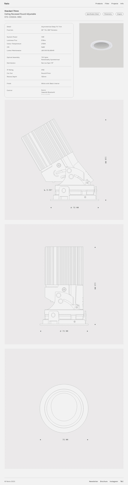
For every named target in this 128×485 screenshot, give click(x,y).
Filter (107, 3)
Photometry (108, 14)
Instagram (114, 481)
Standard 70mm (11, 11)
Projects (114, 3)
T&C (122, 481)
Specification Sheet (93, 14)
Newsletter (93, 481)
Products (99, 3)
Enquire (119, 14)
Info (122, 3)
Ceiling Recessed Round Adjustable (20, 14)
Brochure (103, 481)
